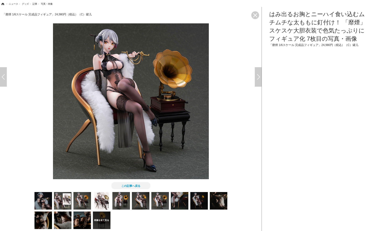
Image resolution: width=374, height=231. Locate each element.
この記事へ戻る (130, 185)
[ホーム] (2, 4)
